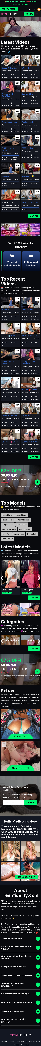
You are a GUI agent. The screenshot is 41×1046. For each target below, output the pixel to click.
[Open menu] (37, 14)
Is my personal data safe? (13, 966)
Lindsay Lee (19, 534)
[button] (39, 578)
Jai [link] (3, 125)
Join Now (29, 14)
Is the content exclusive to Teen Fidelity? (16, 947)
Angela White (7, 525)
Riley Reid (6, 534)
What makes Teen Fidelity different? (13, 1020)
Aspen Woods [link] (27, 71)
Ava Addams (21, 515)
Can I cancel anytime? (11, 938)
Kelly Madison (23, 520)
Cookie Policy (20, 1041)
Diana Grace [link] (6, 179)
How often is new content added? (17, 1002)
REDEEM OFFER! (9, 9)
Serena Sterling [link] (28, 97)
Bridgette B (32, 534)
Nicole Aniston (8, 520)
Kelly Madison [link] (7, 205)
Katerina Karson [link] (28, 393)
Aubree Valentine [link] (8, 445)
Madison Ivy (22, 525)
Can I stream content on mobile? (16, 975)
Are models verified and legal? (15, 994)
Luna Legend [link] (7, 99)
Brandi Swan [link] (27, 179)
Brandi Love (7, 515)
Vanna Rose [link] (6, 71)
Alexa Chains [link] (7, 338)
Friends (16, 1045)
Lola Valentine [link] (27, 445)
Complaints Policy (34, 1041)
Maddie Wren (24, 529)
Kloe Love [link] (25, 205)
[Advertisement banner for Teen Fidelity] (20, 230)
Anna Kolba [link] (26, 125)
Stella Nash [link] (6, 153)
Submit (30, 802)
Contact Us (25, 1045)
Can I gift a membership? (13, 1011)
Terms (11, 1041)
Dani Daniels (7, 539)
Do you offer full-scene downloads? (12, 984)
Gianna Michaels (9, 529)
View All (34, 216)
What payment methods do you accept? (16, 957)
